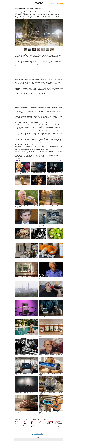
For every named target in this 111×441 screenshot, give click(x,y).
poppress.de (48, 425)
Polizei (24, 427)
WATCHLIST (61, 0)
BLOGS (52, 0)
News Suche (59, 3)
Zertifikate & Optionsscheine (33, 427)
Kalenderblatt (24, 429)
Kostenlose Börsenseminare (49, 423)
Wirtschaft (24, 423)
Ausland (24, 426)
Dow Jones (16, 425)
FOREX (32, 423)
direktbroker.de (49, 424)
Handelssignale (33, 425)
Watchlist (40, 423)
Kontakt (40, 425)
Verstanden (51, 439)
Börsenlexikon (17, 419)
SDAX (15, 424)
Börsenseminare (33, 428)
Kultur (28, 8)
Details (49, 439)
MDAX (15, 423)
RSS (59, 0)
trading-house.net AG (50, 422)
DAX (15, 422)
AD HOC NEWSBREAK (41, 422)
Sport (23, 424)
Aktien (32, 426)
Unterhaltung (25, 8)
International (24, 428)
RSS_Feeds (40, 424)
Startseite (21, 8)
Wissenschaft (24, 425)
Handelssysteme (33, 424)
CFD (31, 422)
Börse (23, 422)
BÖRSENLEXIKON (56, 0)
